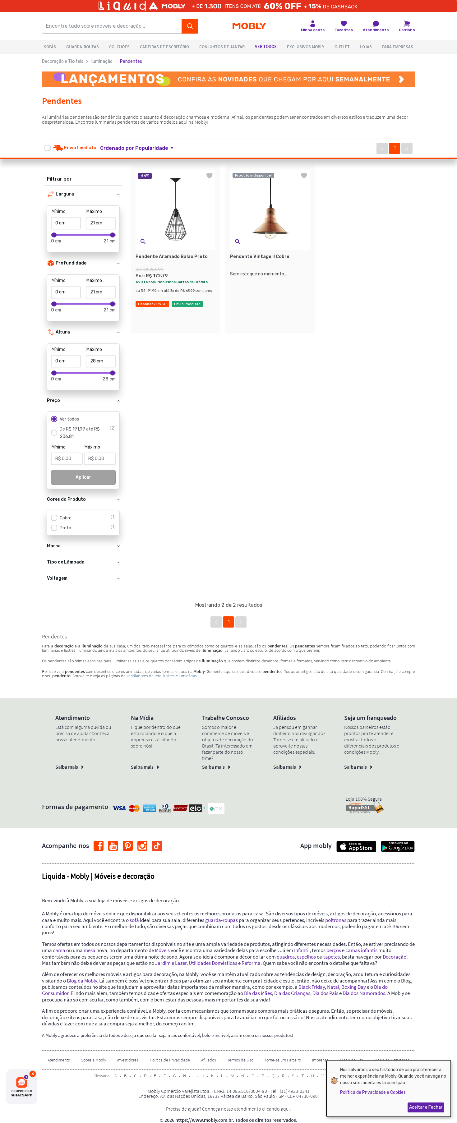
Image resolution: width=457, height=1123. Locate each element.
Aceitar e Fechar (425, 1107)
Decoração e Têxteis (62, 61)
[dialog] (388, 1088)
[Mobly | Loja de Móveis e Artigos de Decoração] (249, 26)
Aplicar (83, 477)
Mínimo (59, 211)
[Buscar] (190, 26)
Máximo (94, 211)
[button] (140, 148)
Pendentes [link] (131, 61)
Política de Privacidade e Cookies (373, 1092)
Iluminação (102, 61)
